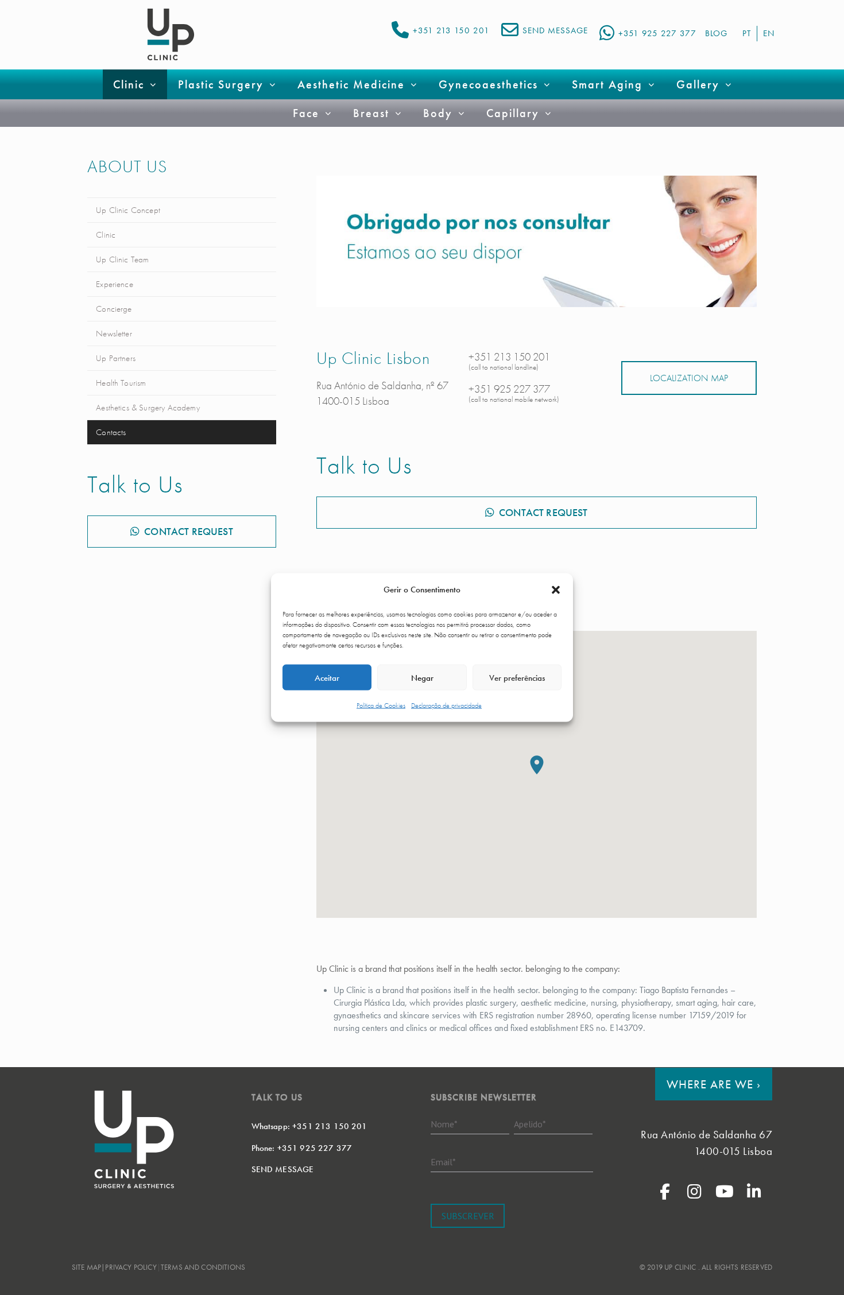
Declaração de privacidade (446, 705)
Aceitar (327, 677)
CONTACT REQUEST (188, 531)
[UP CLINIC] (171, 34)
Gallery (697, 84)
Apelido (530, 1123)
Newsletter (114, 333)
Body (437, 113)
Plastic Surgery (221, 84)
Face (306, 113)
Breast (371, 113)
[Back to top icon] (789, 1271)
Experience (114, 284)
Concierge (113, 309)
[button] (556, 589)
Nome (444, 1123)
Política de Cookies (381, 705)
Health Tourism (121, 383)
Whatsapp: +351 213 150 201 (309, 1126)
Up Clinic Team (122, 259)
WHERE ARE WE (714, 1084)
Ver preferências (517, 677)
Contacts (111, 432)
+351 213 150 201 (451, 30)
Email (443, 1161)
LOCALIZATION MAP (689, 378)
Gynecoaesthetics (488, 84)
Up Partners (115, 358)
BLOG (716, 33)
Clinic (105, 235)
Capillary (512, 113)
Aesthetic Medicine (351, 84)
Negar (422, 677)
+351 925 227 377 (657, 33)
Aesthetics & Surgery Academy (147, 407)
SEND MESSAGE (555, 30)
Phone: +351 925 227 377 (302, 1148)
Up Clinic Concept (128, 210)
